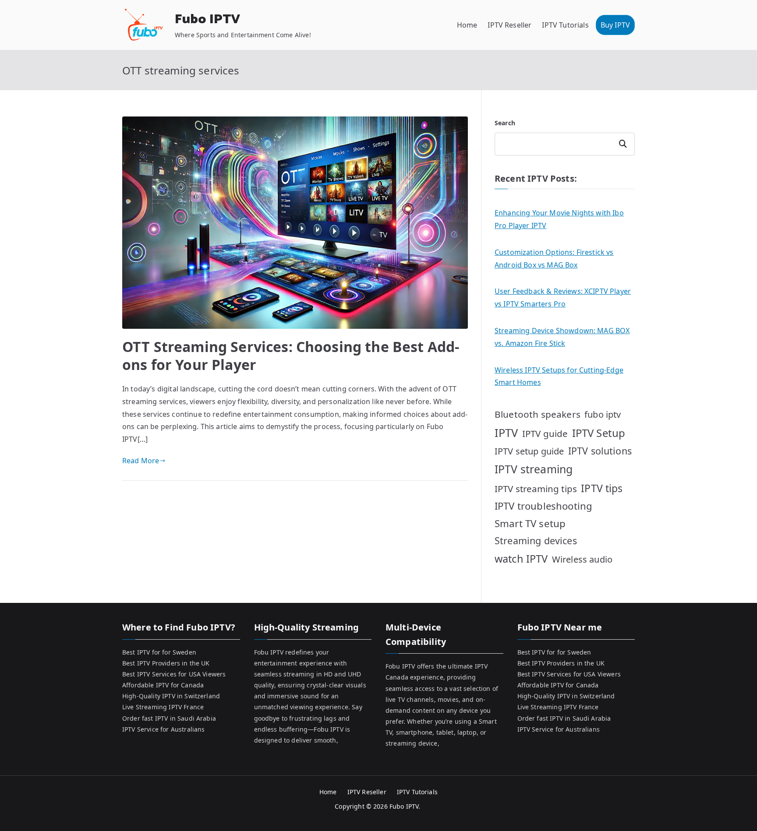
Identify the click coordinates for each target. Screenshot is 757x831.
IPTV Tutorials (565, 25)
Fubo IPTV (207, 19)
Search (505, 123)
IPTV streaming (534, 469)
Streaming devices (536, 540)
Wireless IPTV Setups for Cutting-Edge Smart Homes (559, 376)
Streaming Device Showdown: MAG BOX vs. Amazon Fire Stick (562, 337)
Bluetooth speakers (537, 414)
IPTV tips (602, 488)
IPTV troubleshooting (543, 505)
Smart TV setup (530, 523)
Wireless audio (582, 559)
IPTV (506, 432)
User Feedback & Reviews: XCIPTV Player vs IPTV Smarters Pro (563, 297)
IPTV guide (545, 433)
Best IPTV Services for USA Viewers (174, 674)
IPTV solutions (600, 450)
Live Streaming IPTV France (163, 707)
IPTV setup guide (529, 451)
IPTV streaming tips (536, 488)
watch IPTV (521, 559)
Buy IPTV (615, 25)
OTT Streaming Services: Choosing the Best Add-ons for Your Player (290, 355)
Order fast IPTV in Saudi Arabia (169, 718)
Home (467, 25)
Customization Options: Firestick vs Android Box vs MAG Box (554, 258)
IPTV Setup (599, 433)
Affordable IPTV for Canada (163, 685)
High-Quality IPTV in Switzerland (171, 696)
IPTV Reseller (509, 25)
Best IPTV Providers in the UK (166, 663)
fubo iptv (602, 414)
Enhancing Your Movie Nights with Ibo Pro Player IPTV (559, 219)
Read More (140, 460)
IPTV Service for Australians (163, 729)
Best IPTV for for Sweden (159, 652)
